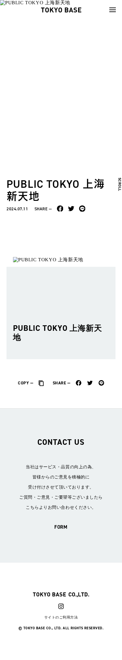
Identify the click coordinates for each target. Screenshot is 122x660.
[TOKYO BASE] (61, 10)
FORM (60, 527)
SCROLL (119, 184)
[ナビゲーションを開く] (112, 10)
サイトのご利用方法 (61, 617)
